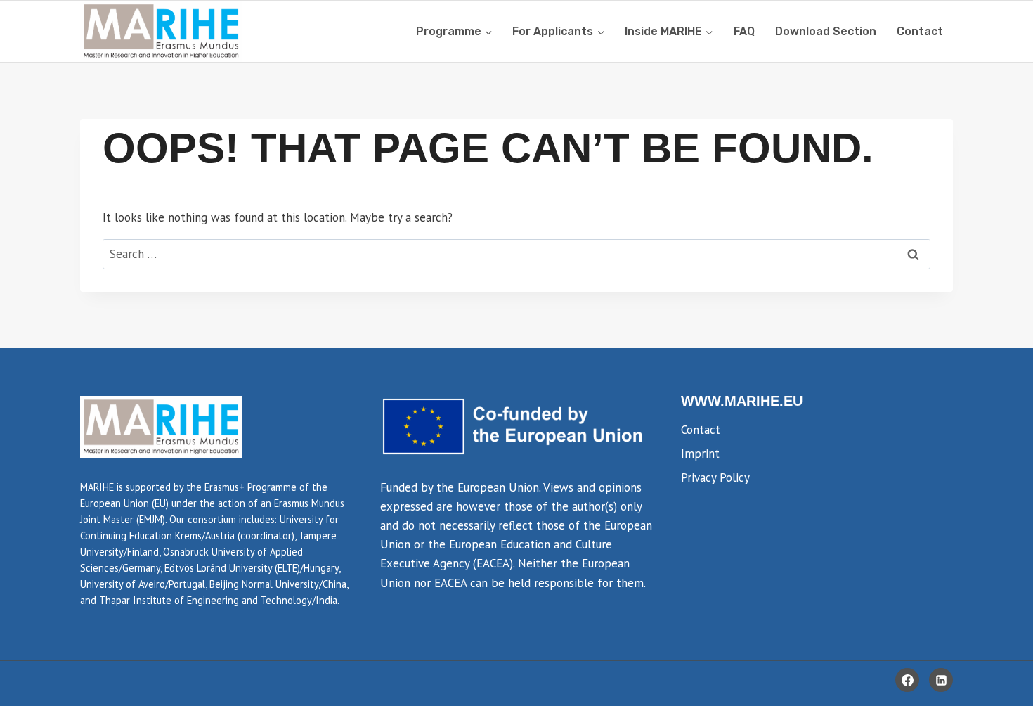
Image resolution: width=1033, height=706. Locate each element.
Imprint (700, 453)
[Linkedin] (941, 680)
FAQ (744, 31)
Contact (920, 31)
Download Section (825, 31)
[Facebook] (907, 680)
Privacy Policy (715, 477)
